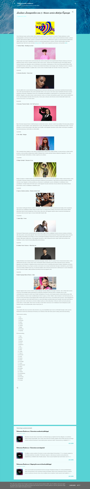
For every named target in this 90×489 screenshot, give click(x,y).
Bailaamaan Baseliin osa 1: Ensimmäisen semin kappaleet (31, 448)
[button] (72, 12)
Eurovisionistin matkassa (25, 3)
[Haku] (75, 4)
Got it (78, 485)
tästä (36, 43)
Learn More (72, 485)
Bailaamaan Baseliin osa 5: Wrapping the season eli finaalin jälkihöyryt (34, 464)
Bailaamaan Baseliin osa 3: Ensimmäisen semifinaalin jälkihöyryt (33, 431)
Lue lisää (71, 443)
